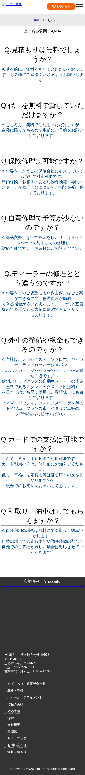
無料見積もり (61, 6)
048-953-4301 (24, 667)
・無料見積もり (15, 752)
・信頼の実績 (13, 704)
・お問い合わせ (15, 745)
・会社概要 (12, 724)
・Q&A (9, 718)
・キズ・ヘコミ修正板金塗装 (25, 684)
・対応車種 (12, 711)
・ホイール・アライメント (23, 697)
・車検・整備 (13, 690)
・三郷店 (10, 731)
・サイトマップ (15, 738)
